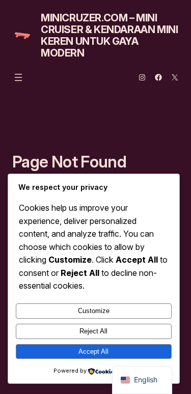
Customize (94, 311)
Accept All (93, 351)
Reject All (93, 331)
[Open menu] (18, 77)
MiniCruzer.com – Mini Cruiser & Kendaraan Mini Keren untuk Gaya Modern (109, 35)
